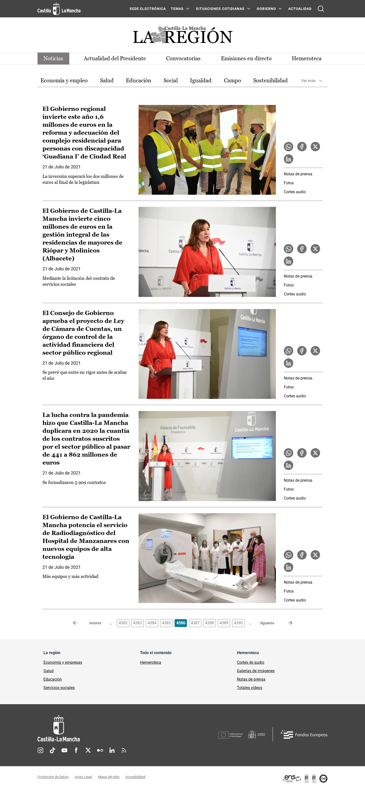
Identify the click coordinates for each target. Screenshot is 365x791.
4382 (123, 623)
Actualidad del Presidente (115, 58)
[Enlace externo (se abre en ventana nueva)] (305, 778)
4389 (223, 623)
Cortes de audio (250, 662)
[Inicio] (104, 728)
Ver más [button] (308, 80)
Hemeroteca (307, 58)
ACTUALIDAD (300, 9)
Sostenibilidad (270, 80)
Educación (138, 80)
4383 (137, 623)
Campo (232, 80)
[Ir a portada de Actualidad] (182, 36)
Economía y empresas (62, 662)
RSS (124, 750)
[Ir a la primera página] (79, 623)
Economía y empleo (64, 80)
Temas (177, 9)
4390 (238, 623)
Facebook (76, 750)
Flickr (100, 750)
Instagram (40, 750)
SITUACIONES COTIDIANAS (220, 9)
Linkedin (112, 750)
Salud (107, 80)
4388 (209, 623)
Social (171, 80)
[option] (64, 81)
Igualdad (201, 80)
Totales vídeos (249, 687)
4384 (151, 623)
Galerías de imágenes (256, 670)
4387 (195, 623)
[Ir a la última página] (286, 623)
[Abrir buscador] (321, 8)
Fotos (289, 183)
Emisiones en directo (246, 58)
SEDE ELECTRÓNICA (148, 9)
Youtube (64, 750)
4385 (166, 623)
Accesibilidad (135, 777)
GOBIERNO (266, 9)
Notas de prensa (298, 174)
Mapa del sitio (108, 777)
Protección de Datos (53, 777)
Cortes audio (295, 192)
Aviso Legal (83, 777)
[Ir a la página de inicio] (58, 8)
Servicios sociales (59, 687)
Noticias (53, 58)
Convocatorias (183, 58)
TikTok (52, 750)
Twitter (88, 750)
